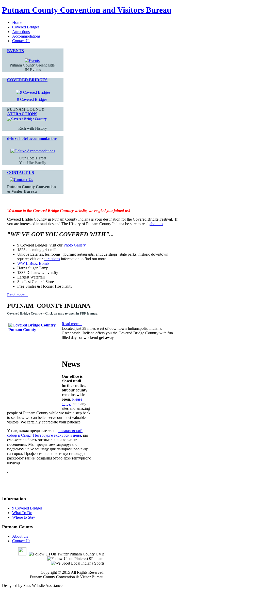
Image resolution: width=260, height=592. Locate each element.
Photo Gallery (74, 245)
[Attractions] (27, 119)
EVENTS (15, 50)
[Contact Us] (21, 179)
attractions (52, 259)
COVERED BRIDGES (27, 80)
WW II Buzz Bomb (33, 263)
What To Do (22, 513)
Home (17, 22)
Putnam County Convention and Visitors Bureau (86, 9)
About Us (20, 536)
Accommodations (26, 36)
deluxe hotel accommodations (32, 138)
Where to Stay (24, 517)
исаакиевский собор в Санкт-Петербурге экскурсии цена (45, 433)
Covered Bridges (25, 27)
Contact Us (21, 41)
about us (156, 224)
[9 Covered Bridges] (33, 92)
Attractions (21, 31)
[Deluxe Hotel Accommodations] (33, 151)
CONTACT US (20, 172)
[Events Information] (32, 60)
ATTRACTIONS (22, 114)
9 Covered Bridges (32, 99)
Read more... (17, 295)
